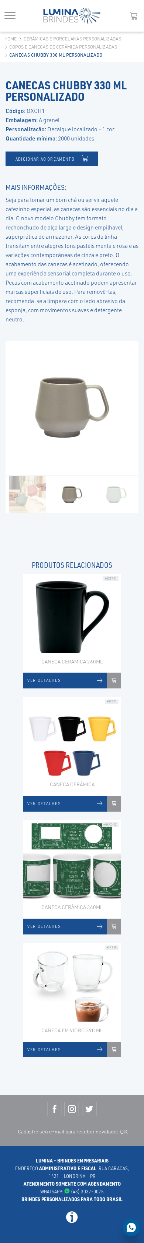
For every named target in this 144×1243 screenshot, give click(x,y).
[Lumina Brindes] (72, 15)
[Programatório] (72, 1221)
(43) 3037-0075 (87, 1191)
